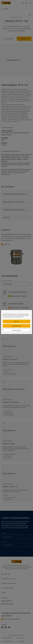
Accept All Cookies (16, 325)
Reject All (16, 321)
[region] (16, 322)
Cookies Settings (16, 330)
